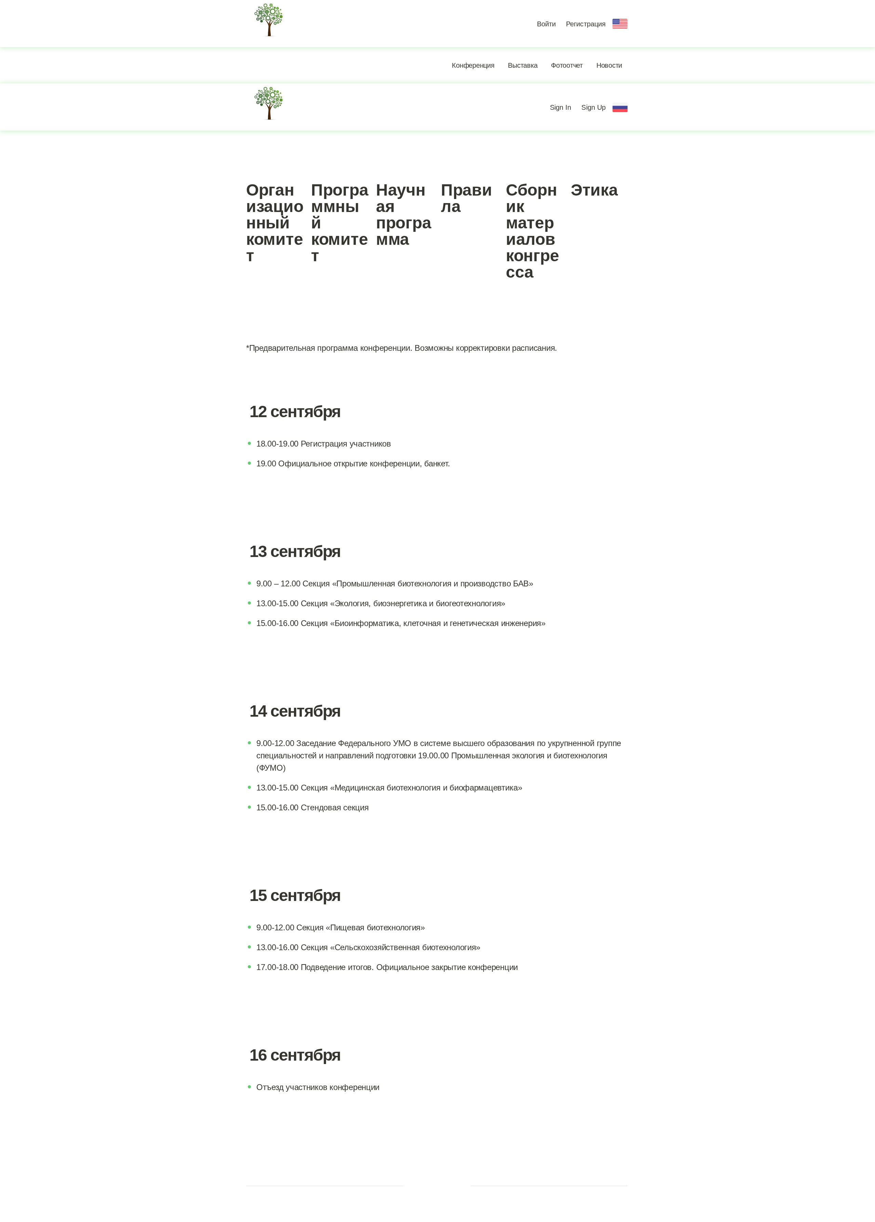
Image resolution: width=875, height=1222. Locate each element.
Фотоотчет (567, 65)
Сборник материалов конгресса (532, 231)
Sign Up (593, 107)
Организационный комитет (274, 223)
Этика (594, 190)
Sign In (560, 107)
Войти (546, 24)
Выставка (522, 65)
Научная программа (403, 214)
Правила (466, 198)
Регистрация (586, 24)
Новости (609, 65)
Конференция (473, 65)
